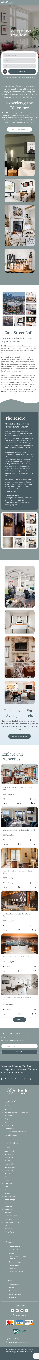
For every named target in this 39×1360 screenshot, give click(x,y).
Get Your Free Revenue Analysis (16, 1079)
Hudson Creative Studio (24, 1352)
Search (22, 71)
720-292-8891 (21, 1315)
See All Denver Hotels (19, 736)
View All (19, 1019)
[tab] (11, 782)
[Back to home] (7, 2)
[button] (37, 2)
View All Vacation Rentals (19, 129)
